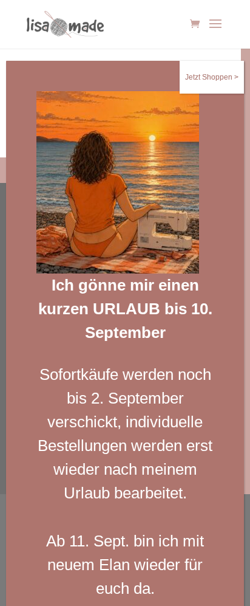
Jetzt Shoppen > (211, 77)
